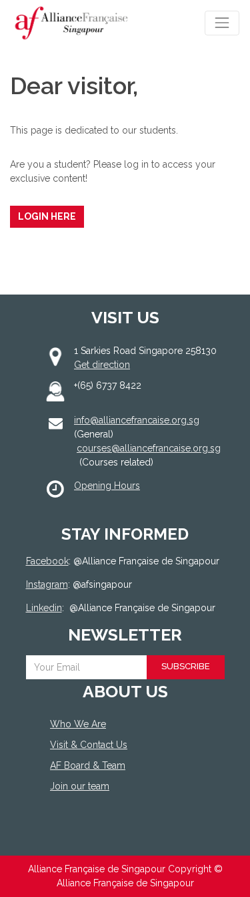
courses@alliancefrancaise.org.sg (149, 448)
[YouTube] (116, 835)
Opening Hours (107, 485)
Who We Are (78, 724)
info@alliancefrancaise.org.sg (136, 420)
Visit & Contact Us (88, 744)
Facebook (47, 561)
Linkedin (44, 607)
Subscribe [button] (185, 666)
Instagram (47, 584)
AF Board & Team (87, 765)
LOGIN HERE (47, 216)
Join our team (79, 786)
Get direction (102, 364)
